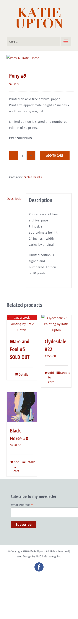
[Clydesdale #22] (56, 324)
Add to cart (54, 155)
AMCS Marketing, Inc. (48, 556)
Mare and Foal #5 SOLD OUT (19, 349)
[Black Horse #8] (22, 407)
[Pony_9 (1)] (39, 58)
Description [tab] (15, 199)
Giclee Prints (33, 177)
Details (23, 374)
